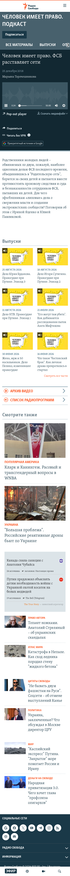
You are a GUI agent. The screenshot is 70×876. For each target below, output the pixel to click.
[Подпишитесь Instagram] (48, 827)
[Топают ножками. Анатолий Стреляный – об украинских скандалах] (15, 622)
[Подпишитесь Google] (5, 827)
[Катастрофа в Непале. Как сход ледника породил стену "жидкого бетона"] (15, 651)
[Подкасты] (5, 836)
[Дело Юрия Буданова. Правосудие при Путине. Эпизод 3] (17, 256)
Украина (11, 525)
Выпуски (48, 45)
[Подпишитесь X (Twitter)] (23, 827)
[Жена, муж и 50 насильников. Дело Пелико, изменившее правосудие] (17, 341)
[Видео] (43, 871)
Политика (34, 710)
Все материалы (19, 45)
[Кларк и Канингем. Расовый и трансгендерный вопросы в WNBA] (35, 440)
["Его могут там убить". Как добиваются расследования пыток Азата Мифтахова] (52, 297)
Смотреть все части (56, 376)
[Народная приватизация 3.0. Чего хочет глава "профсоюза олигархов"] (15, 782)
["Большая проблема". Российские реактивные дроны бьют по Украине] (35, 503)
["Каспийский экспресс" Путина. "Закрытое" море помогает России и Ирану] (15, 748)
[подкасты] (27, 871)
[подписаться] (14, 836)
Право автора (36, 618)
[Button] (12, 129)
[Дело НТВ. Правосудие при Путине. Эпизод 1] (17, 297)
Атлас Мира (35, 647)
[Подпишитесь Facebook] (14, 827)
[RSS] (57, 827)
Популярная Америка (21, 462)
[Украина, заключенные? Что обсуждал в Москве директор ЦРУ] (15, 714)
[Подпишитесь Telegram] (40, 827)
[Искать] (59, 871)
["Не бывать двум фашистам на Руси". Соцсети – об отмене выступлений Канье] (15, 685)
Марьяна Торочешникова (19, 76)
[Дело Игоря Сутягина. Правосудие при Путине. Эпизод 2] (52, 256)
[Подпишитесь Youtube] (31, 827)
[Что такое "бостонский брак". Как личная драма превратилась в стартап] (52, 341)
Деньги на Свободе (40, 778)
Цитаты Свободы (39, 681)
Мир (31, 744)
